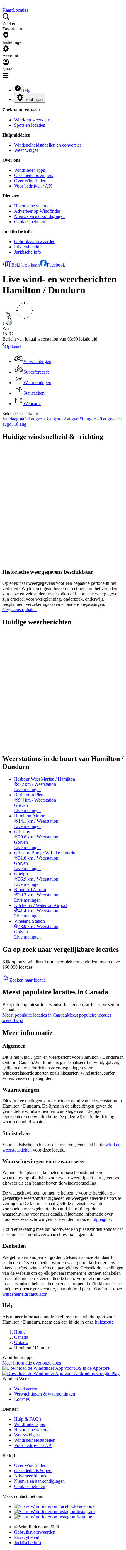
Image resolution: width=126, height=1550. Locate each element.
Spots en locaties (29, 125)
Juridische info (27, 252)
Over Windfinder (29, 180)
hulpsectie (104, 1321)
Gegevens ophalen (19, 609)
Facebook (56, 264)
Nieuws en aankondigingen (39, 216)
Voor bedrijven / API (33, 185)
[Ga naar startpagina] (3, 4)
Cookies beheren (29, 221)
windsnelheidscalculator (24, 1294)
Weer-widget (26, 150)
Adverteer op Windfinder (37, 211)
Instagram (85, 1511)
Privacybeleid (26, 246)
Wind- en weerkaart (32, 119)
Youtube (84, 1516)
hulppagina (100, 1219)
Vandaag (10, 418)
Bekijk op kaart (25, 264)
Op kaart (13, 346)
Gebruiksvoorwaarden (34, 241)
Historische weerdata (33, 205)
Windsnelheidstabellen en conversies (47, 144)
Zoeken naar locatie (27, 979)
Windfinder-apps (29, 170)
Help (25, 90)
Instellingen (33, 99)
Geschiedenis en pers (33, 175)
